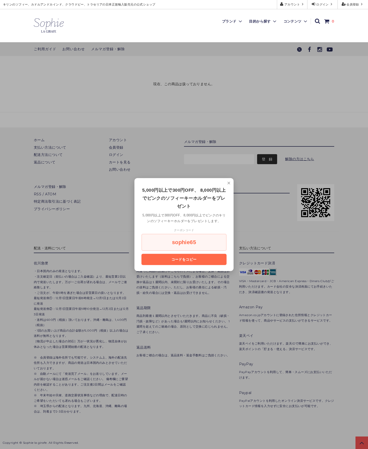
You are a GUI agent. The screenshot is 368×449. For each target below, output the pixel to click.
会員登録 (353, 4)
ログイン (322, 4)
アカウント (292, 4)
